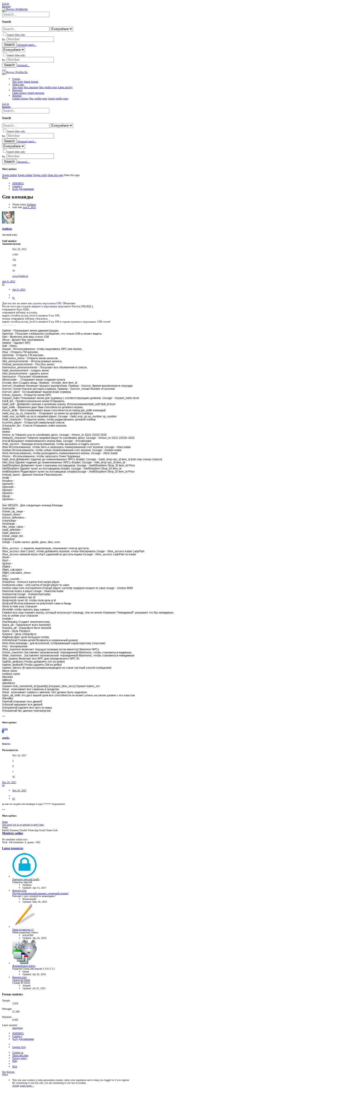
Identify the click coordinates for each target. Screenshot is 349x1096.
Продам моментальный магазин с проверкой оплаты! (40, 893)
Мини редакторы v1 (23, 929)
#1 (3, 284)
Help (14, 1060)
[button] (4, 70)
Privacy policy (19, 1058)
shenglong (17, 1028)
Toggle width (40, 175)
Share (5, 728)
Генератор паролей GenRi (25, 879)
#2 (3, 785)
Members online (12, 833)
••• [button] (3, 716)
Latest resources (12, 848)
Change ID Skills (21, 980)
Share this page (55, 175)
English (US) (19, 1047)
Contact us (17, 1052)
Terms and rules (20, 1055)
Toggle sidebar (9, 175)
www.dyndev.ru (20, 276)
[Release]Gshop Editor (23, 965)
